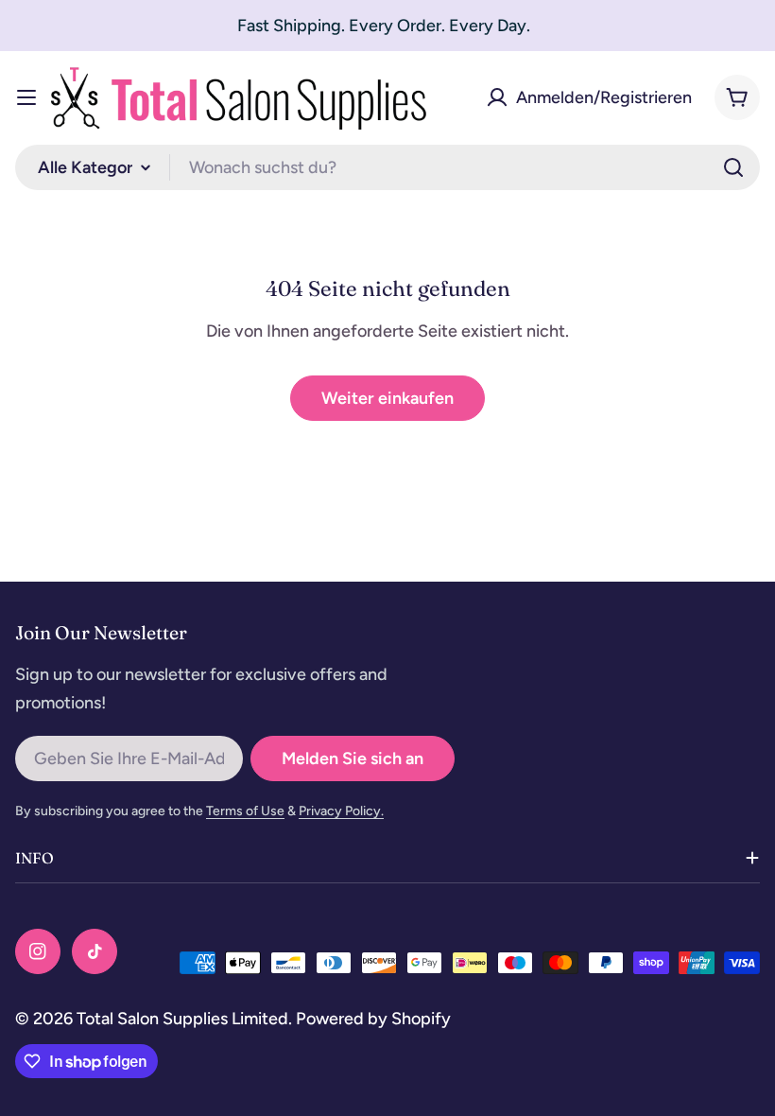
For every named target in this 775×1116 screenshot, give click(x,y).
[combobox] (387, 167)
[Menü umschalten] (26, 97)
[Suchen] (733, 167)
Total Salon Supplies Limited (182, 1018)
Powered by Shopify (373, 1018)
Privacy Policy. (341, 811)
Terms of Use (245, 811)
